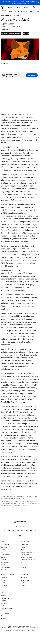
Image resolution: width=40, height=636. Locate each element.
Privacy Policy (6, 627)
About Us (4, 595)
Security (3, 616)
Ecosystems (5, 554)
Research (4, 577)
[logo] (2, 7)
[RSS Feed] (20, 535)
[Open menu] (37, 7)
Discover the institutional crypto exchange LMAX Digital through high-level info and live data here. (20, 2)
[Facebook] (18, 530)
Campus (3, 588)
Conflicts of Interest (7, 611)
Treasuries (24, 565)
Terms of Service (18, 627)
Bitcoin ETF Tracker (27, 557)
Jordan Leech (8, 24)
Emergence (24, 588)
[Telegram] (22, 530)
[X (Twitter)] (4, 530)
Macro (3, 557)
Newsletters (25, 580)
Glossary (4, 585)
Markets (3, 559)
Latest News (5, 544)
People (23, 585)
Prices (23, 547)
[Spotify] (31, 530)
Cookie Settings (31, 627)
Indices (23, 549)
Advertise (4, 603)
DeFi (2, 552)
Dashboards (25, 544)
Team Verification (7, 608)
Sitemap (3, 618)
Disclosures (5, 613)
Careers (3, 600)
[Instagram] (13, 530)
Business (4, 547)
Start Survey (31, 75)
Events (23, 582)
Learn (3, 582)
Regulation (4, 562)
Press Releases (6, 570)
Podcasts (24, 577)
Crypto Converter (26, 552)
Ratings (23, 567)
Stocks (23, 562)
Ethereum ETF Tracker (28, 559)
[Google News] (35, 530)
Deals (3, 549)
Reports (3, 580)
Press (3, 605)
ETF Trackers (25, 554)
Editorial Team (5, 598)
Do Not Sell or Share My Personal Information (20, 630)
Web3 (3, 565)
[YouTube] (26, 530)
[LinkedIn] (9, 530)
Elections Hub (5, 567)
